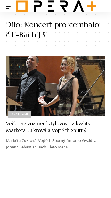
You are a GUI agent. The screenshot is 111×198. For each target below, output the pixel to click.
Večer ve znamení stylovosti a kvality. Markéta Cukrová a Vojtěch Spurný (48, 127)
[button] (11, 6)
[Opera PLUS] (56, 6)
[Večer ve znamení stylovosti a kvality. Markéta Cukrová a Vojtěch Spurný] (55, 86)
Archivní (19, 114)
